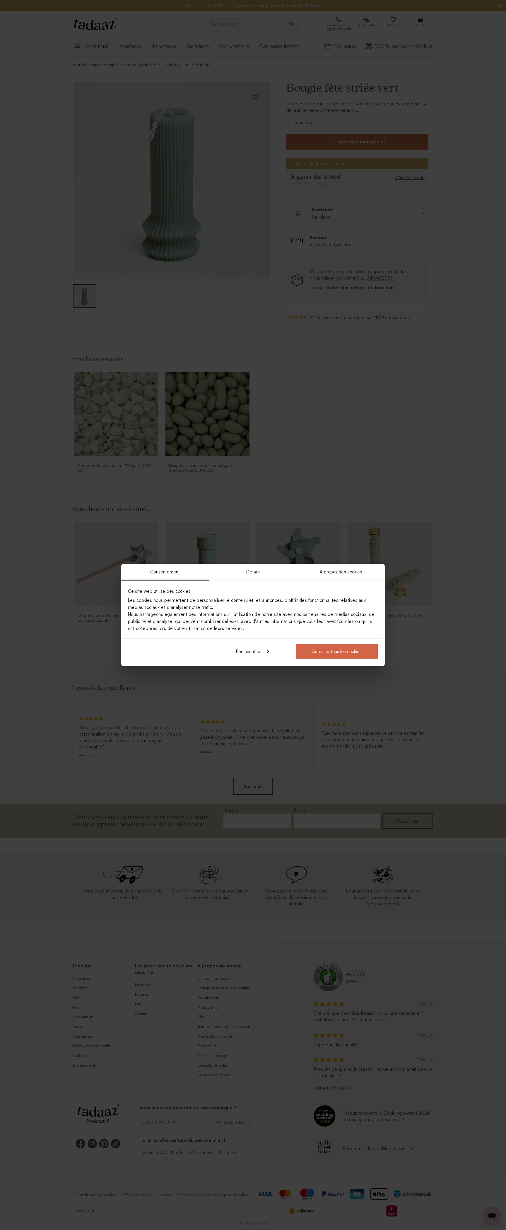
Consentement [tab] (165, 572)
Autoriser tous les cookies (337, 651)
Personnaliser (249, 651)
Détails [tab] (253, 572)
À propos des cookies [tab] (341, 572)
